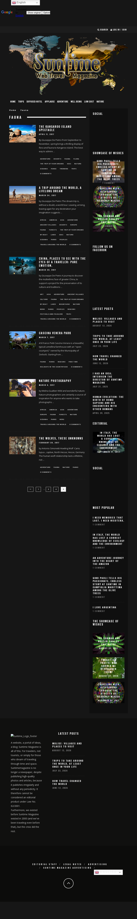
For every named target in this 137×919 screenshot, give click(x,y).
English (108, 872)
